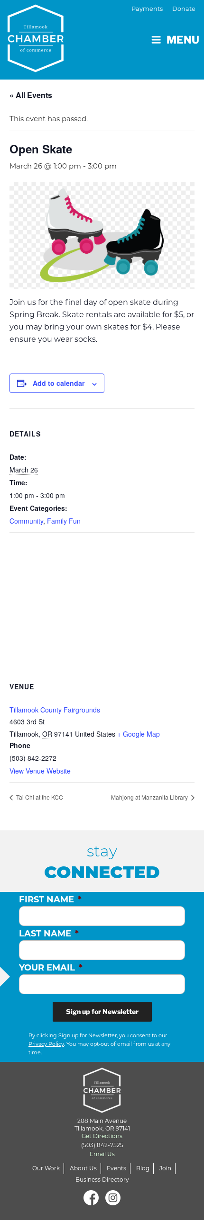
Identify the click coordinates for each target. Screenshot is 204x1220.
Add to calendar (58, 383)
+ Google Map (138, 734)
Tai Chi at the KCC (39, 797)
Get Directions (102, 1136)
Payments (147, 8)
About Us (83, 1168)
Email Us (102, 1154)
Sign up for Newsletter (102, 1011)
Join (165, 1168)
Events (116, 1168)
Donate (183, 8)
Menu (183, 40)
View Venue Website (40, 770)
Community (26, 520)
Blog (142, 1168)
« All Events (30, 94)
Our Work (46, 1168)
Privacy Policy (46, 1044)
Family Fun (64, 520)
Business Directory (102, 1179)
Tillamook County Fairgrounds (54, 709)
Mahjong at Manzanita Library (150, 797)
